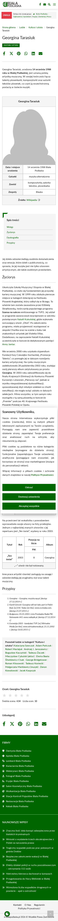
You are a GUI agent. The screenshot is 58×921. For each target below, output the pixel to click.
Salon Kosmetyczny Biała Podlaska (24, 786)
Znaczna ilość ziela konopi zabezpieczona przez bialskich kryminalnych (30, 833)
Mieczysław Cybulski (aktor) (19, 656)
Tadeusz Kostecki (34, 663)
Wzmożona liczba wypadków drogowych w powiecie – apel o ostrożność (28, 889)
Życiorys (11, 232)
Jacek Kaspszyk (28, 670)
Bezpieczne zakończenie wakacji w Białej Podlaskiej (27, 858)
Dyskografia (12, 238)
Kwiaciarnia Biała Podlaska (20, 766)
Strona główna (9, 28)
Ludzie (22, 28)
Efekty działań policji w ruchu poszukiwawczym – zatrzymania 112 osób (31, 867)
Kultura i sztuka (36, 28)
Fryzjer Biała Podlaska (17, 781)
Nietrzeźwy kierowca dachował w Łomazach (29, 874)
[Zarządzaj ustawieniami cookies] (7, 914)
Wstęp (10, 227)
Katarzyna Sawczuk (24, 645)
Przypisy (11, 243)
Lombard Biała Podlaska (18, 761)
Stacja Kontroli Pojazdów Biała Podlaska (27, 796)
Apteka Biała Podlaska (17, 756)
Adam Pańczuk (43, 645)
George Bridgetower (36, 660)
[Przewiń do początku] (50, 914)
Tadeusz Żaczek (36, 653)
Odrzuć (29, 487)
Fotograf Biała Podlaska (18, 776)
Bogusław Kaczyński (15, 653)
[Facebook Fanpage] (40, 4)
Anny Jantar (8, 344)
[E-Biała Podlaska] (11, 4)
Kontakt (17, 905)
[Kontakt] (44, 4)
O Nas (28, 905)
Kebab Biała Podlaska (17, 806)
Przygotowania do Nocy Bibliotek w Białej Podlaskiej (28, 881)
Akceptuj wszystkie (29, 506)
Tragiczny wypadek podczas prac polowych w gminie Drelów (29, 850)
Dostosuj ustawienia (29, 497)
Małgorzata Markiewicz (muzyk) (21, 667)
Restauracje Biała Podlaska (20, 801)
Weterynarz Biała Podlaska (20, 771)
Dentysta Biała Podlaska (18, 751)
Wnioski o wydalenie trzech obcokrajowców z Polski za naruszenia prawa (30, 841)
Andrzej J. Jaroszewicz (35, 649)
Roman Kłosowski (14, 663)
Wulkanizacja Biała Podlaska (21, 791)
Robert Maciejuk (13, 649)
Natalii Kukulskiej (26, 319)
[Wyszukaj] (49, 5)
